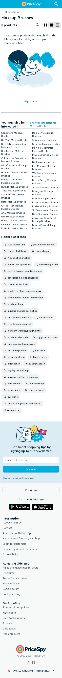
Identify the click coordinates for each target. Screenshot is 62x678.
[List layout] (51, 25)
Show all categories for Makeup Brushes (43, 124)
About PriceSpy (12, 522)
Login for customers (14, 543)
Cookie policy (11, 588)
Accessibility (10, 554)
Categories (9, 628)
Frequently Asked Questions (20, 549)
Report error (31, 101)
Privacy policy (11, 583)
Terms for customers (15, 578)
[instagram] (27, 662)
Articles (7, 623)
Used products (11, 633)
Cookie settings (12, 594)
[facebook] (33, 662)
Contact (7, 527)
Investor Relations (14, 618)
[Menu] (4, 4)
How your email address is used (19, 478)
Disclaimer (9, 572)
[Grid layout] (45, 25)
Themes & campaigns (16, 607)
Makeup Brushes (13, 12)
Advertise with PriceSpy (17, 533)
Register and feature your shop (21, 538)
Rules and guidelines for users (20, 567)
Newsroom (9, 612)
